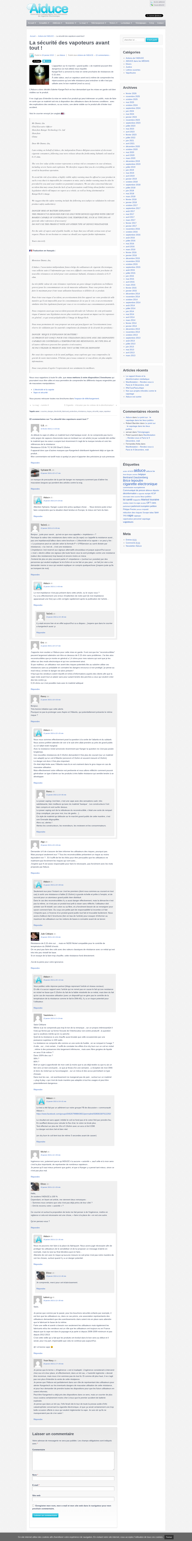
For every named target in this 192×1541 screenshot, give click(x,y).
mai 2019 (130, 173)
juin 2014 (130, 311)
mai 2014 (130, 314)
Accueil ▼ (32, 23)
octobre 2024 (132, 105)
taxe (156, 512)
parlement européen (140, 506)
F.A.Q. (151, 23)
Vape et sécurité (40, 392)
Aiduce (62, 55)
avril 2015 (130, 282)
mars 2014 (130, 320)
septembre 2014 (133, 302)
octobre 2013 (132, 335)
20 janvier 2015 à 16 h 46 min (51, 937)
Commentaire (38, 1449)
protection (73, 411)
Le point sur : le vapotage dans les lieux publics (141, 426)
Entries (131, 540)
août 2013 (130, 341)
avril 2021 (130, 143)
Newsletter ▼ (71, 23)
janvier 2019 (131, 179)
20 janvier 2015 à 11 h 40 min (56, 1276)
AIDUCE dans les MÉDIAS (137, 61)
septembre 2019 (133, 164)
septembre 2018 (133, 185)
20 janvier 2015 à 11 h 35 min (53, 1239)
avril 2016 (130, 246)
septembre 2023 (133, 123)
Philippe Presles (129, 509)
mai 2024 (130, 114)
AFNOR (130, 471)
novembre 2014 (133, 296)
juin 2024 (130, 111)
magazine (137, 500)
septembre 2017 (133, 208)
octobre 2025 (132, 99)
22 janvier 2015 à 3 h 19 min (53, 1018)
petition (153, 506)
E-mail (35, 1485)
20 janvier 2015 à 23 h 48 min (51, 845)
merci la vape (134, 503)
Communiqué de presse (134, 490)
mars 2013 (130, 355)
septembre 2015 (133, 267)
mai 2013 (130, 349)
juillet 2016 (130, 240)
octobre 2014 (132, 299)
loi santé (127, 499)
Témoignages (140, 23)
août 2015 (130, 270)
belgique (142, 474)
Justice (129, 67)
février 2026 (131, 93)
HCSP (153, 494)
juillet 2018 (130, 187)
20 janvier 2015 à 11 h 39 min (53, 1300)
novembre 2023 (133, 120)
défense (149, 490)
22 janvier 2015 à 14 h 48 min (56, 617)
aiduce (140, 470)
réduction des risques (132, 512)
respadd (145, 509)
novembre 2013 (133, 332)
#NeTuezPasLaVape (135, 388)
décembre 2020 (133, 146)
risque (89, 411)
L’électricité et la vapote (43, 389)
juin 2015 (130, 276)
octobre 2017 (132, 205)
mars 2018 (130, 196)
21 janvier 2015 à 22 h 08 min (53, 885)
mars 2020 (130, 158)
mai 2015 (130, 279)
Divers (128, 64)
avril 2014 (130, 317)
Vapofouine (131, 73)
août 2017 (130, 211)
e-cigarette (140, 493)
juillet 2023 (130, 126)
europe (147, 493)
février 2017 (131, 223)
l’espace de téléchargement (86, 398)
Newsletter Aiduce (134, 546)
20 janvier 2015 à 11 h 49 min (50, 1155)
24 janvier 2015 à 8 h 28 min (53, 501)
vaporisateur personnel (132, 519)
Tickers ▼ (113, 23)
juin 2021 (130, 140)
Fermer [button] (169, 1537)
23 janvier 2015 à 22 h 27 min (51, 473)
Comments (133, 543)
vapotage (146, 519)
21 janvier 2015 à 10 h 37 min (51, 646)
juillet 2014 (130, 308)
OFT (148, 503)
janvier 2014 (131, 326)
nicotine (143, 503)
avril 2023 (130, 132)
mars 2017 (130, 220)
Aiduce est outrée (133, 397)
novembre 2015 (133, 261)
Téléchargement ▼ (98, 23)
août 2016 (130, 238)
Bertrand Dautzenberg (135, 477)
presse (139, 509)
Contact (160, 23)
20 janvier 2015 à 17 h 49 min (53, 1364)
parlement (127, 506)
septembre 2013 (133, 338)
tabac (151, 513)
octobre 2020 (132, 149)
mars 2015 (130, 285)
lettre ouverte (135, 496)
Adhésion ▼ (57, 23)
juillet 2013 (130, 344)
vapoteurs (128, 521)
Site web (36, 1495)
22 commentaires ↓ (103, 55)
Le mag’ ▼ (84, 23)
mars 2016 (130, 249)
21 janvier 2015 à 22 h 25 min (53, 733)
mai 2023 (130, 129)
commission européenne (134, 487)
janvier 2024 (131, 117)
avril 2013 (130, 352)
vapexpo (137, 516)
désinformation (129, 493)
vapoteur (107, 411)
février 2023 (131, 134)
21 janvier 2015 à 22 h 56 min (56, 795)
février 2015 (131, 288)
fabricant (65, 411)
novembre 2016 (133, 229)
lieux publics (146, 496)
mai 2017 (130, 214)
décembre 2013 (133, 329)
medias (126, 503)
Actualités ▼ (44, 23)
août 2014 (130, 305)
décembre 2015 (133, 258)
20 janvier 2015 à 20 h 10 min (53, 980)
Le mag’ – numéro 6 (41, 405)
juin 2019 (130, 170)
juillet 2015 (130, 273)
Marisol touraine (150, 499)
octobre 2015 (132, 264)
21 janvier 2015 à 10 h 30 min (51, 700)
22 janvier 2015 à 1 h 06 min (53, 586)
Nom (34, 1475)
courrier (44, 411)
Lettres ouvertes (133, 70)
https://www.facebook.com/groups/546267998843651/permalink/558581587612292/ (73, 1114)
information (126, 496)
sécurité (95, 411)
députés (156, 490)
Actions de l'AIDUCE (46, 36)
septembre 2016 (133, 235)
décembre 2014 (133, 293)
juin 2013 (130, 346)
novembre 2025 (133, 96)
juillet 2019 (130, 167)
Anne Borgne (127, 474)
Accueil (33, 36)
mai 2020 (130, 152)
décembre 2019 (133, 161)
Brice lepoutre (133, 480)
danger (50, 411)
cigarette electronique (140, 483)
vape (101, 411)
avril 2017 (130, 217)
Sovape (146, 513)
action (125, 471)
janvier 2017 (131, 226)
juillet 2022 (130, 137)
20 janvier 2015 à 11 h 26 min (50, 1187)
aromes (135, 474)
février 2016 (131, 252)
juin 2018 (130, 190)
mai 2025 (130, 102)
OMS (154, 503)
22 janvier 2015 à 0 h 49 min (50, 528)
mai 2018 (130, 193)
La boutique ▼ (126, 23)
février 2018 (131, 199)
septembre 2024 (133, 108)
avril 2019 (130, 176)
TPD (125, 516)
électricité (57, 411)
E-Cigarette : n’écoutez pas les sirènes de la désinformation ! (89, 405)
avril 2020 (130, 155)
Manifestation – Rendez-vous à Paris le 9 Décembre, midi (140, 438)
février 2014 (131, 323)
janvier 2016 (131, 255)
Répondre (35, 463)
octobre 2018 (132, 182)
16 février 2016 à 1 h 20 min (50, 429)
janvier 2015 (131, 291)
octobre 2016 (132, 232)
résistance (82, 411)
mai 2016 (130, 243)
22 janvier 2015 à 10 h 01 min (56, 1101)
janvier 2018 (131, 202)
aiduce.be (150, 471)
